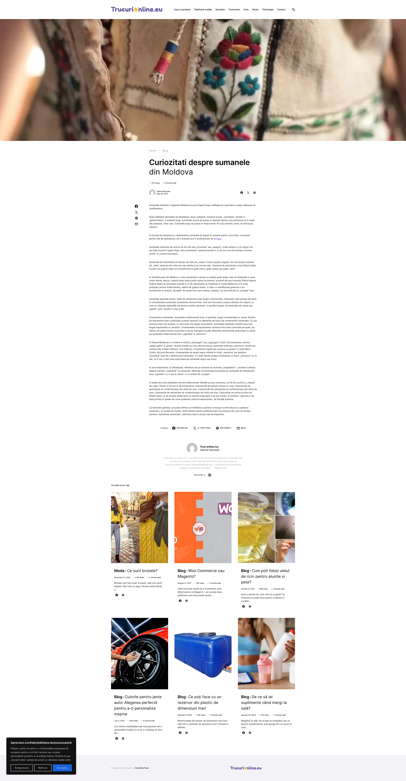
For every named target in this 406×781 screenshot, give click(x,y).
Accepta (62, 767)
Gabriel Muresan (163, 191)
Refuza (42, 767)
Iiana (218, 238)
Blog (165, 150)
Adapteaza (22, 767)
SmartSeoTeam (142, 768)
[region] (41, 756)
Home (152, 150)
